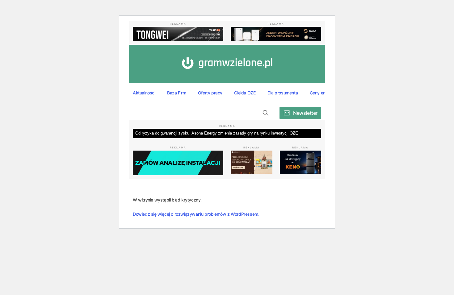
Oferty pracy (210, 92)
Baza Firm (176, 92)
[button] (265, 113)
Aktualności (144, 92)
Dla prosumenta (282, 92)
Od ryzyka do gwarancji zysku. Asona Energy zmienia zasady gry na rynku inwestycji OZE (216, 133)
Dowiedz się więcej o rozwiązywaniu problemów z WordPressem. (196, 214)
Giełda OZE (244, 92)
